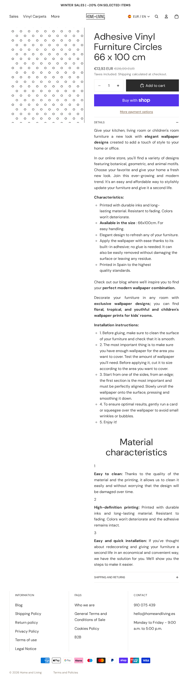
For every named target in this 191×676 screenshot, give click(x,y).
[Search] (156, 16)
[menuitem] (55, 16)
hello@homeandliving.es (154, 613)
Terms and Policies (65, 672)
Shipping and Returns (109, 577)
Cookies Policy (87, 628)
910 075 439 (144, 605)
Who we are (85, 605)
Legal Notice (25, 648)
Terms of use (26, 639)
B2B (78, 637)
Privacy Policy (27, 631)
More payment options (136, 112)
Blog (19, 605)
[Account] (166, 16)
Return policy (26, 622)
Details (99, 122)
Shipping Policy (28, 613)
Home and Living (31, 672)
